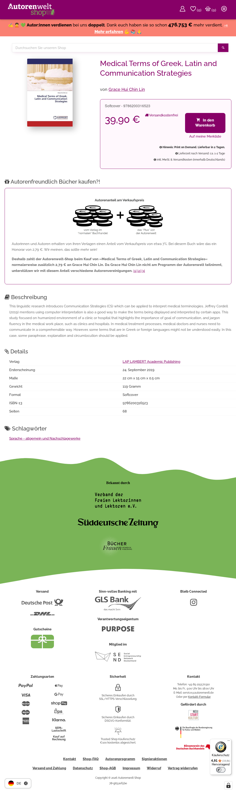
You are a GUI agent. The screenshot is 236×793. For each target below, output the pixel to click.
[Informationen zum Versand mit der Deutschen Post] (42, 604)
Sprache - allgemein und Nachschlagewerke (44, 438)
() (198, 10)
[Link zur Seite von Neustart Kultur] (193, 720)
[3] (143, 271)
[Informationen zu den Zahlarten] (25, 688)
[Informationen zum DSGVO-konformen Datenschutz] (118, 711)
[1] (135, 271)
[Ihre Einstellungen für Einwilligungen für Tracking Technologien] (228, 785)
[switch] (220, 770)
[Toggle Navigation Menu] (224, 9)
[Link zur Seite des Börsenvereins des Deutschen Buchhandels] (193, 749)
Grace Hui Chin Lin (127, 89)
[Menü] (228, 741)
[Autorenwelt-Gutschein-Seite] (42, 647)
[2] (139, 271)
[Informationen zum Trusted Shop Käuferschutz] (118, 733)
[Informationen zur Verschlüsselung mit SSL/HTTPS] (118, 689)
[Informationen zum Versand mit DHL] (42, 616)
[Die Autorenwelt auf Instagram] (193, 604)
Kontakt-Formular (199, 696)
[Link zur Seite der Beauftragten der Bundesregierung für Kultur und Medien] (194, 741)
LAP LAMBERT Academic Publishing (151, 362)
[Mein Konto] (183, 9)
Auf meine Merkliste (205, 136)
